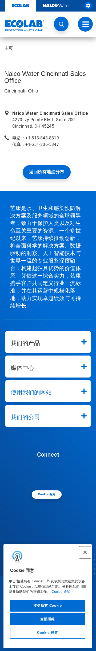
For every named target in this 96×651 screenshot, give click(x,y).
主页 (8, 48)
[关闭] (85, 552)
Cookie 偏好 (47, 494)
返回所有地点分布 (46, 171)
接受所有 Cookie (47, 606)
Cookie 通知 (61, 592)
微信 (49, 473)
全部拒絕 (47, 619)
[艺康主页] (22, 26)
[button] (61, 24)
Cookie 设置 (47, 633)
